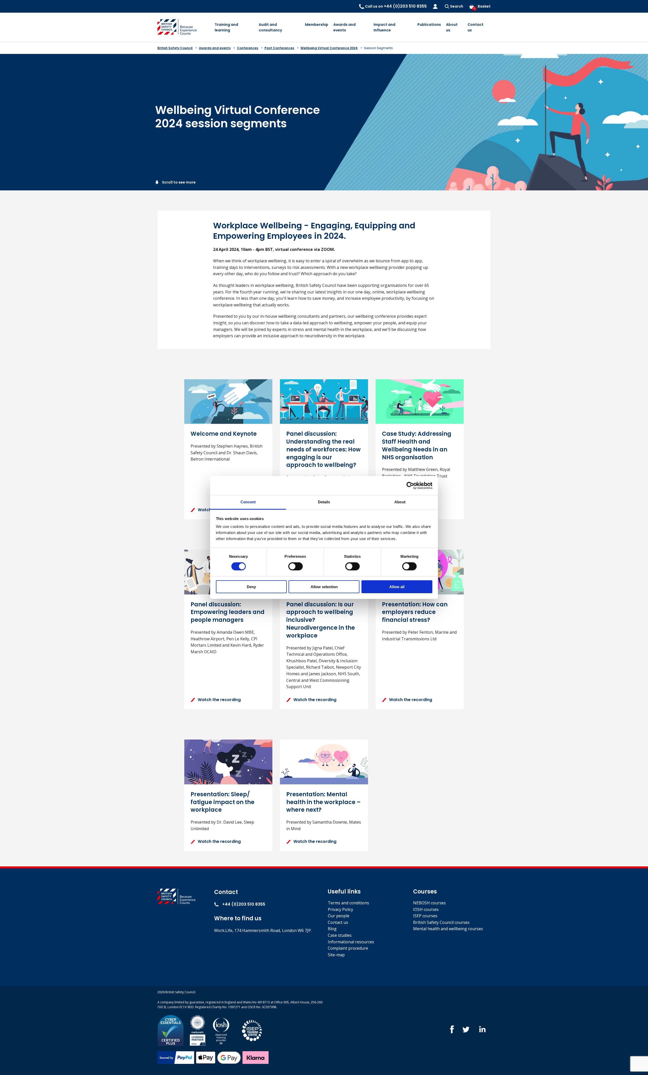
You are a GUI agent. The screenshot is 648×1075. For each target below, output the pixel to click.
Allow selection (324, 587)
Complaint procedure (348, 948)
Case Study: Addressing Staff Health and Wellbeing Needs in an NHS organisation (416, 445)
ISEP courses (425, 916)
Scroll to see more (178, 182)
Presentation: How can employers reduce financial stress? (415, 612)
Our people (338, 916)
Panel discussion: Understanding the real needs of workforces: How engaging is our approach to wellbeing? (323, 449)
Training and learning (226, 27)
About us (452, 27)
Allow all (396, 587)
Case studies (340, 935)
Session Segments (378, 48)
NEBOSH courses (429, 903)
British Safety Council (175, 48)
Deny (251, 587)
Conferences (247, 48)
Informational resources (351, 942)
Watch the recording (219, 700)
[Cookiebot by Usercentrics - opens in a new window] (410, 485)
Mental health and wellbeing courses (448, 928)
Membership (316, 24)
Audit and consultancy (270, 27)
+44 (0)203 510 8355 (243, 904)
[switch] (295, 566)
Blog (332, 928)
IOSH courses (426, 909)
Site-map (336, 955)
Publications (429, 24)
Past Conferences (279, 48)
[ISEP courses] (252, 1030)
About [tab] (400, 502)
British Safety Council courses (441, 922)
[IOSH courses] (221, 1030)
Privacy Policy (340, 909)
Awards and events (344, 27)
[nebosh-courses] (197, 1030)
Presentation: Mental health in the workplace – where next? (323, 802)
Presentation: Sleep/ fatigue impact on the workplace (222, 802)
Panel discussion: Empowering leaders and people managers (228, 612)
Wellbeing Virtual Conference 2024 (329, 48)
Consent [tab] (248, 502)
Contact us (475, 27)
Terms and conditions (348, 903)
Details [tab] (324, 502)
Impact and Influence (384, 27)
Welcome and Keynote (224, 434)
